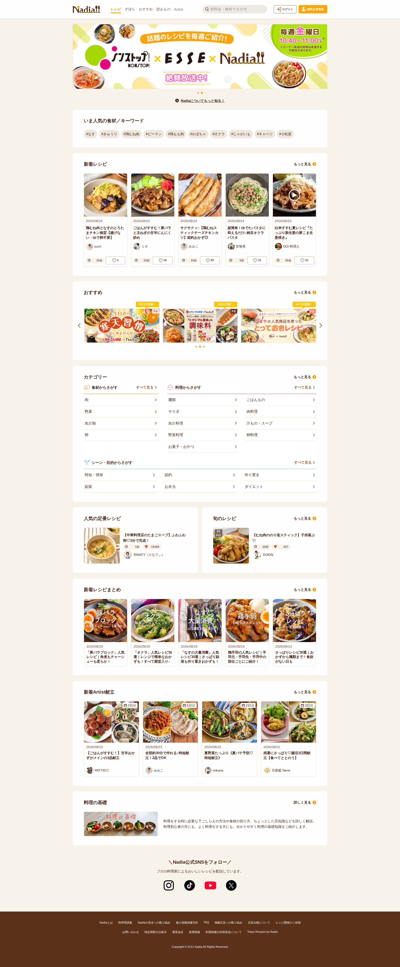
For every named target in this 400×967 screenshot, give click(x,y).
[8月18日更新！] (205, 326)
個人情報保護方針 (187, 922)
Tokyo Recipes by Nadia (262, 931)
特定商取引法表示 (155, 932)
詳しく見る (302, 802)
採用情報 (194, 932)
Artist (178, 9)
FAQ (206, 922)
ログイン (287, 9)
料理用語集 (125, 922)
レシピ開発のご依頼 (288, 922)
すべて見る (144, 387)
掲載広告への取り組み (228, 922)
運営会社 (177, 932)
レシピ (116, 9)
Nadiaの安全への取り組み (154, 922)
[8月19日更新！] (126, 326)
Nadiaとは (106, 922)
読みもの (163, 9)
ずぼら (130, 9)
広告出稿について (259, 922)
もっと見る (302, 164)
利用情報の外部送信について (224, 932)
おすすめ (146, 9)
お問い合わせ (130, 932)
